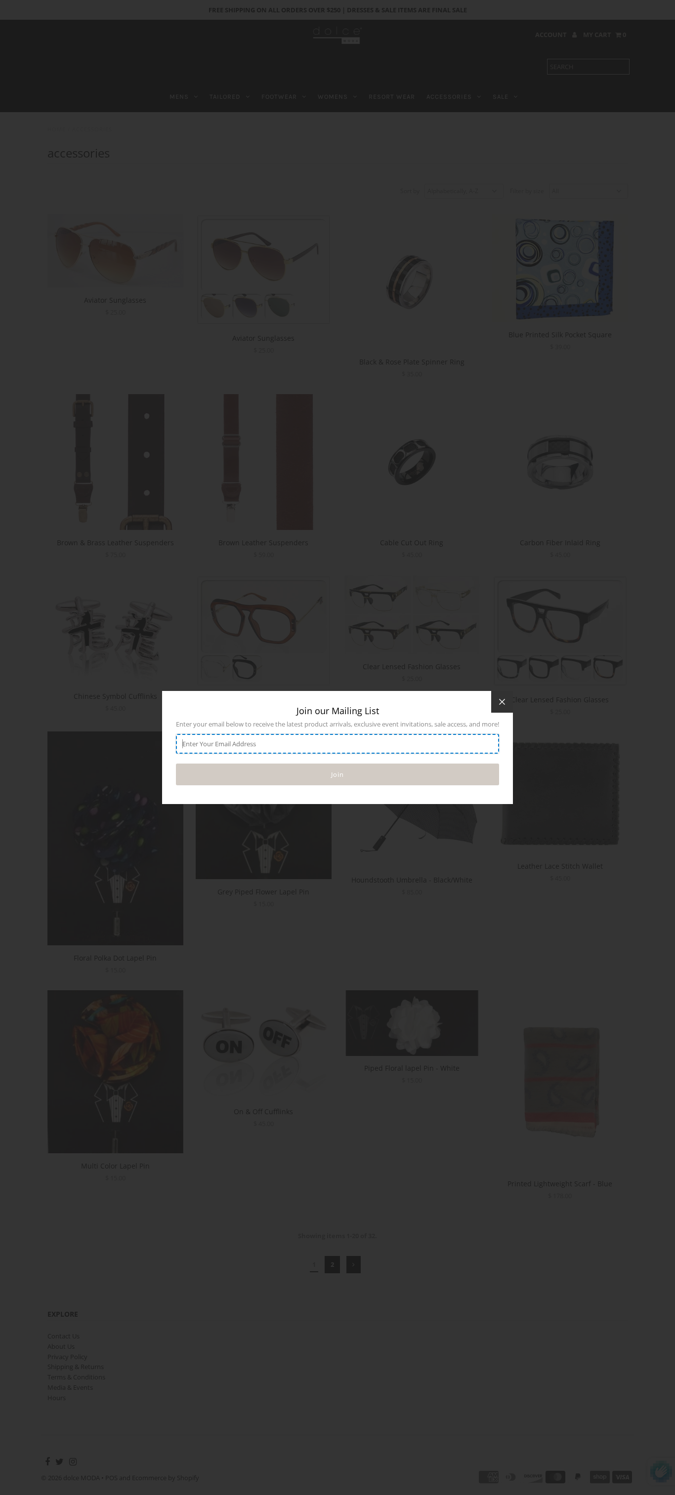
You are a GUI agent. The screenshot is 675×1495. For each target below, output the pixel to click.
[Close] (502, 702)
